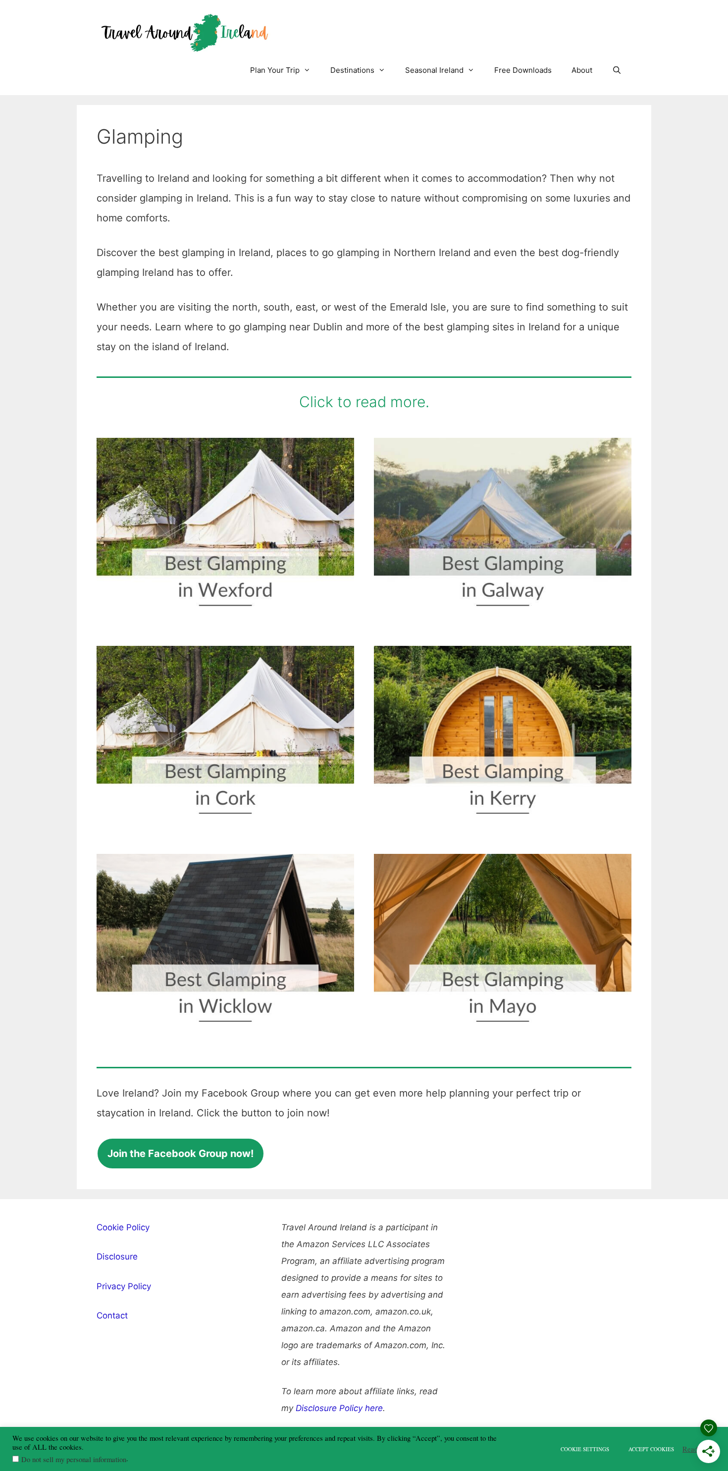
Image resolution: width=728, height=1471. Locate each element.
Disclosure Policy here (339, 1408)
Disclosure (117, 1256)
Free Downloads (523, 70)
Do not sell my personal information (73, 1459)
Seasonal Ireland (434, 70)
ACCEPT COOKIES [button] (651, 1449)
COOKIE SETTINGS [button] (585, 1449)
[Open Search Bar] (616, 70)
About (582, 70)
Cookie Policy (123, 1227)
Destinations (352, 70)
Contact (112, 1315)
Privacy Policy (124, 1286)
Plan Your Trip (275, 70)
